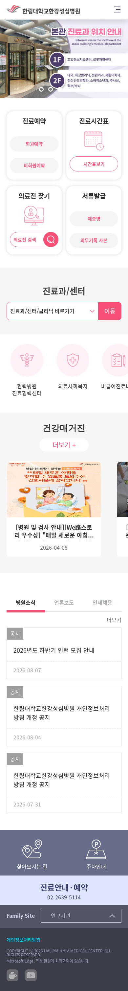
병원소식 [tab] (25, 602)
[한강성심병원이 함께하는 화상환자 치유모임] (12, 974)
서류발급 (94, 196)
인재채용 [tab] (102, 602)
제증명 (94, 219)
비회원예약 (34, 165)
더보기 (114, 620)
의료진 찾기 (34, 196)
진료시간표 (94, 121)
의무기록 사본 (93, 240)
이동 (110, 311)
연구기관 (61, 915)
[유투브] (31, 974)
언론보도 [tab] (64, 602)
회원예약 (34, 144)
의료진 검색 (24, 240)
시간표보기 (94, 164)
